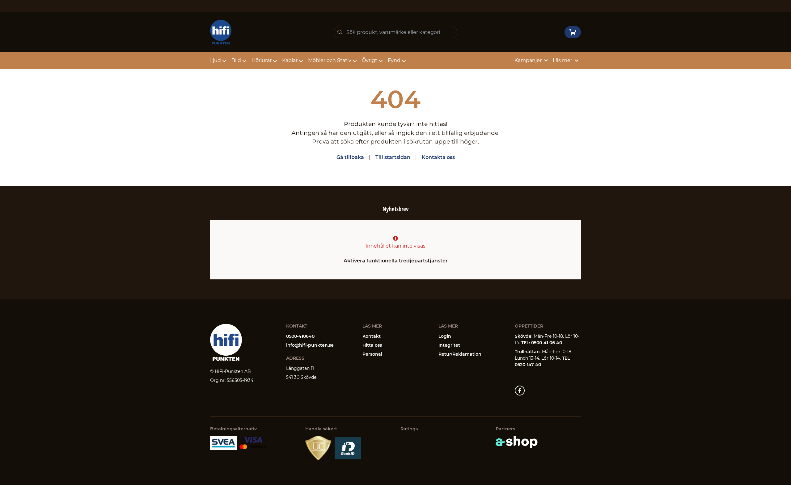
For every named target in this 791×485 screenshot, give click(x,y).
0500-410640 (300, 336)
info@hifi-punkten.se (310, 345)
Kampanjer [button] (528, 60)
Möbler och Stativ (329, 60)
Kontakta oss (438, 157)
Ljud (215, 60)
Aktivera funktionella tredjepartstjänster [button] (396, 261)
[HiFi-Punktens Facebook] (520, 390)
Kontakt (371, 336)
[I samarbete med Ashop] (517, 442)
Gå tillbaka (350, 157)
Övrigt (369, 60)
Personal (372, 354)
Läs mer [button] (562, 60)
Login (444, 336)
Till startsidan (392, 157)
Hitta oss (372, 345)
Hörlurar (262, 60)
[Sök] (340, 32)
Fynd (394, 60)
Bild (236, 60)
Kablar (290, 60)
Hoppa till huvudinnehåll (393, 8)
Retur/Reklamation (459, 354)
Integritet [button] (449, 345)
